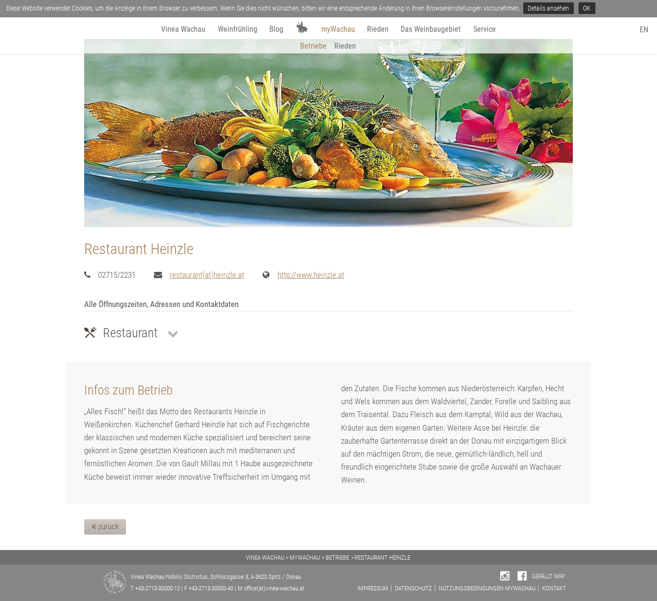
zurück (107, 526)
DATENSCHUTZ (413, 588)
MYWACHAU (305, 557)
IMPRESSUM (372, 588)
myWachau (338, 29)
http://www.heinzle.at (311, 275)
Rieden (378, 29)
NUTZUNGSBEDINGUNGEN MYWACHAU (487, 588)
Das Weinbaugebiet (431, 29)
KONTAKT (554, 588)
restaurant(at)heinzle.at (207, 275)
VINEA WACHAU (265, 557)
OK (587, 8)
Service (484, 29)
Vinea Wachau (183, 29)
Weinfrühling (237, 29)
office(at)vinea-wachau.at (274, 588)
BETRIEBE (337, 557)
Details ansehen (548, 8)
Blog (276, 29)
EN (644, 29)
